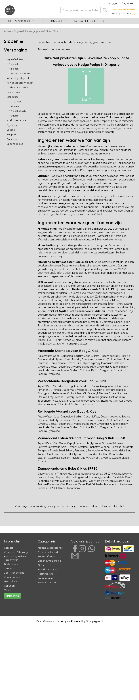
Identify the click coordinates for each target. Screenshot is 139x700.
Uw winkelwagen (124, 9)
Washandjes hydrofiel (19, 78)
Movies (8, 590)
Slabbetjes (12, 96)
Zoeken (104, 10)
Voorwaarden (12, 577)
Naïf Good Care (49, 31)
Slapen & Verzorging (26, 31)
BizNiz (41, 565)
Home (7, 31)
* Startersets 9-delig (20, 73)
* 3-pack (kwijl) (17, 110)
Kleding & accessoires (19, 21)
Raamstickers (45, 573)
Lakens (11, 129)
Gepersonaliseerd (54, 21)
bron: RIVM (115, 303)
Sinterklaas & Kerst (48, 569)
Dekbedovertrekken (18, 87)
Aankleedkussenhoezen (20, 82)
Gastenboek (11, 564)
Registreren (128, 3)
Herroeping (12, 596)
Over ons (9, 568)
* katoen (14, 106)
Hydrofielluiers (15, 59)
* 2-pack (13, 64)
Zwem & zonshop (47, 582)
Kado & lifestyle (84, 21)
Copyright (9, 585)
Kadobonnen (45, 578)
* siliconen (15, 101)
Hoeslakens (13, 92)
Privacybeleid (11, 581)
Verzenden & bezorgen (17, 552)
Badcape (12, 139)
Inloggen (113, 3)
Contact (8, 547)
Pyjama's (12, 125)
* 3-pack (13, 68)
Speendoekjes (15, 143)
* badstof (14, 115)
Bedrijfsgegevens (14, 572)
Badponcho (13, 134)
